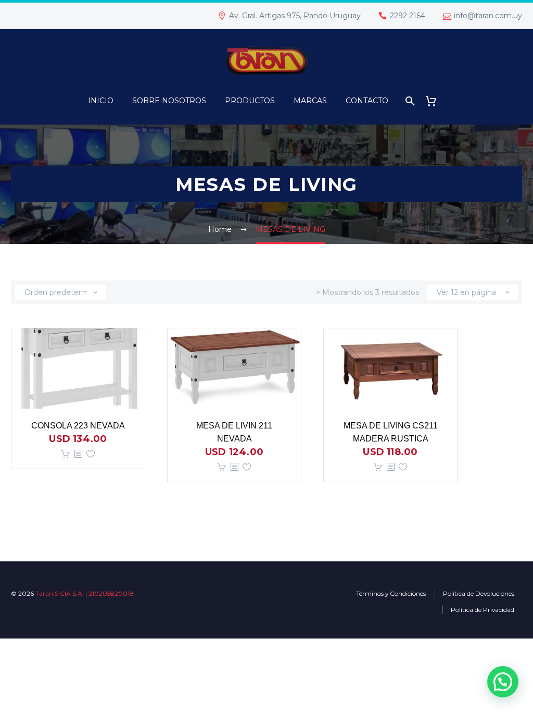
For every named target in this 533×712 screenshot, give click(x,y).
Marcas (310, 100)
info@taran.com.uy (488, 15)
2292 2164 (407, 15)
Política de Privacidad (482, 609)
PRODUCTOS (250, 100)
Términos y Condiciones (391, 593)
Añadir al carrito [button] (65, 454)
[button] (502, 681)
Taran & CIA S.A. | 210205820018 (84, 593)
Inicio (100, 100)
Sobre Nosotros (169, 100)
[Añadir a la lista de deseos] (90, 454)
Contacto (367, 100)
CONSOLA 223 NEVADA (78, 425)
